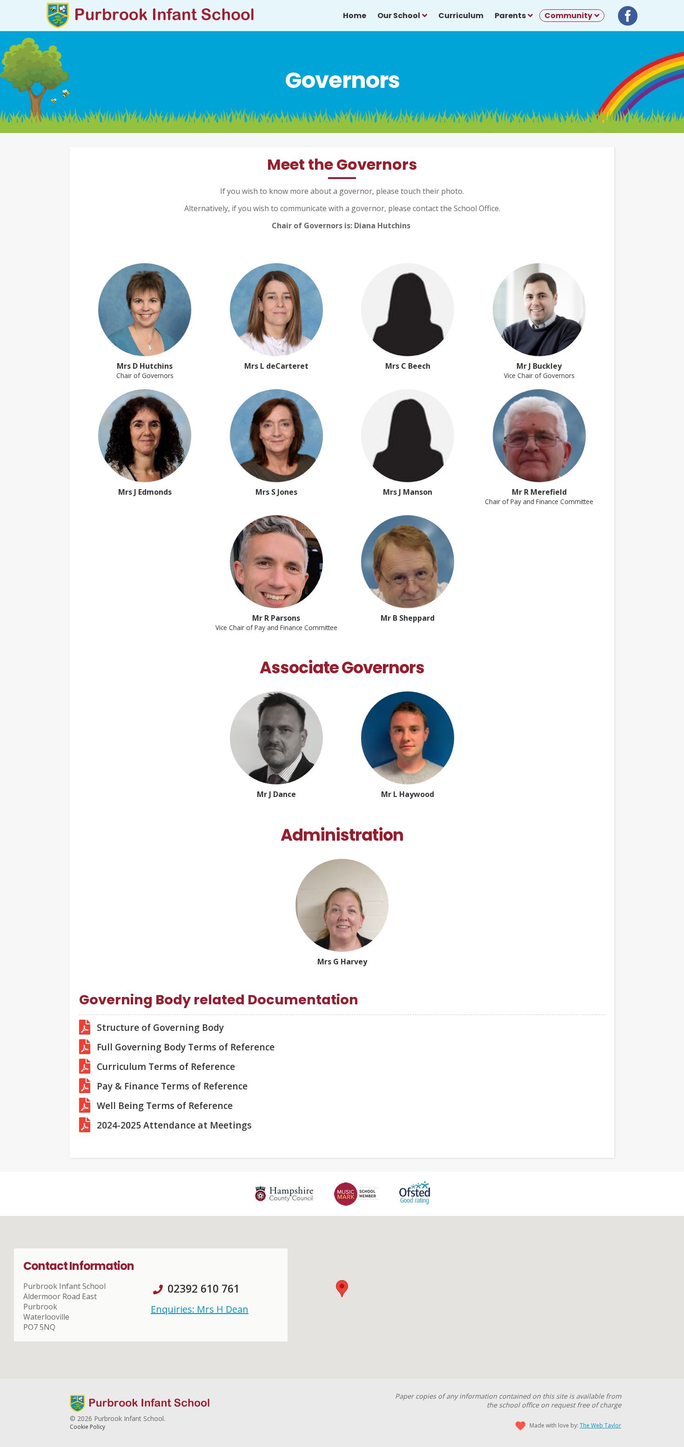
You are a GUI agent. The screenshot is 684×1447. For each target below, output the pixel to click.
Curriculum (460, 15)
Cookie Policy (87, 1427)
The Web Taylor (600, 1425)
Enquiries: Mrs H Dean (199, 1309)
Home (354, 15)
